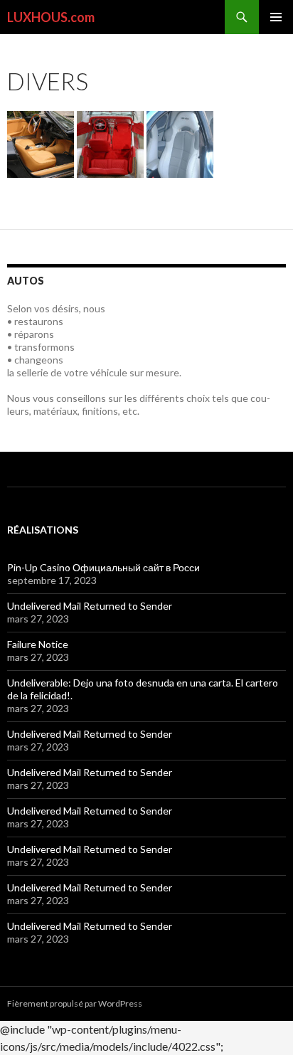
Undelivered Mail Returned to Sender (89, 606)
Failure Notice (37, 644)
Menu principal (276, 17)
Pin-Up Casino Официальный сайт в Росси (103, 567)
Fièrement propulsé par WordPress (74, 1003)
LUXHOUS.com (51, 17)
